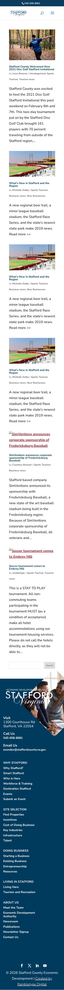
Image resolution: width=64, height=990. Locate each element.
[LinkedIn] (37, 966)
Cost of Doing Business (18, 825)
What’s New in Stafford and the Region (29, 184)
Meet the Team (13, 908)
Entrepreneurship (15, 866)
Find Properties (13, 815)
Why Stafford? (13, 768)
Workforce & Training (17, 784)
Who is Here (11, 778)
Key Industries (12, 830)
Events (7, 794)
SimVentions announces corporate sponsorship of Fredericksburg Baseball (30, 457)
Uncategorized (38, 73)
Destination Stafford (17, 789)
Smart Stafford (13, 773)
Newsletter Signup (16, 932)
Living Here (11, 887)
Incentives (10, 820)
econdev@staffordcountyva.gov (24, 750)
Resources (10, 871)
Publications (11, 927)
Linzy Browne (19, 73)
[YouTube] (45, 966)
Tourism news (27, 79)
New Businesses (36, 195)
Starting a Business (16, 856)
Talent (7, 840)
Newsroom (10, 921)
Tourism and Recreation (19, 892)
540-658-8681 (13, 738)
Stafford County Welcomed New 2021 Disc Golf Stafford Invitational (31, 68)
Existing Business (14, 861)
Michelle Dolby (20, 190)
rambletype (18, 573)
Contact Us (10, 937)
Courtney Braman (22, 464)
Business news (17, 195)
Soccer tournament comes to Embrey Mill (27, 567)
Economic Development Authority (19, 914)
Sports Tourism (39, 190)
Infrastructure (12, 835)
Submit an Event (14, 799)
